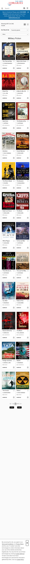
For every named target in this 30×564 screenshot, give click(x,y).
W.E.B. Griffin (20, 153)
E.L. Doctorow (21, 332)
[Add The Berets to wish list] (28, 218)
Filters (3, 34)
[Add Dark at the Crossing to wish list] (28, 68)
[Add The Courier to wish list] (14, 398)
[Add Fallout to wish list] (28, 398)
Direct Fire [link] (5, 91)
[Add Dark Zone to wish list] (14, 128)
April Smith (20, 93)
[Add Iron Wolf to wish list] (14, 308)
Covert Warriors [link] (21, 151)
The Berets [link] (19, 211)
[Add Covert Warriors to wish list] (28, 158)
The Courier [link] (6, 390)
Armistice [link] (5, 151)
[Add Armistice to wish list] (14, 158)
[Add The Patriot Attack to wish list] (14, 188)
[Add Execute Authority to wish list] (14, 338)
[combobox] (12, 8)
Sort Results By (5, 30)
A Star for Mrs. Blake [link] (22, 91)
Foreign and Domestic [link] (8, 360)
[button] (25, 25)
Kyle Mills (6, 183)
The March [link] (19, 330)
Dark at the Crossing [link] (22, 61)
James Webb (20, 302)
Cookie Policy (20, 559)
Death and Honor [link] (7, 211)
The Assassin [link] (20, 181)
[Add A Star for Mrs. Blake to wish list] (28, 98)
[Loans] (24, 8)
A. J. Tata (6, 93)
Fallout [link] (18, 390)
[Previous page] (10, 404)
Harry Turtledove (7, 153)
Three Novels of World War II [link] (8, 271)
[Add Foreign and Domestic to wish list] (14, 368)
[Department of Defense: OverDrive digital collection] (15, 3)
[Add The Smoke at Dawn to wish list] (28, 128)
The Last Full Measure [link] (22, 271)
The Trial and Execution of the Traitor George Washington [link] (8, 61)
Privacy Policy (19, 544)
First (12, 407)
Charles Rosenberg (8, 63)
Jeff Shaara (20, 123)
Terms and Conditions (7, 544)
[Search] (2, 8)
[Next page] (21, 404)
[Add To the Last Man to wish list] (28, 248)
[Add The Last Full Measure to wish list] (28, 278)
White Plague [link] (6, 241)
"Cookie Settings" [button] (19, 554)
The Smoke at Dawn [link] (22, 121)
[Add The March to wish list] (28, 338)
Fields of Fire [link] (20, 301)
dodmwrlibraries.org (14, 18)
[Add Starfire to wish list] (28, 368)
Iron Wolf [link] (5, 301)
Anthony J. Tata (7, 362)
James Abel (6, 242)
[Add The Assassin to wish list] (28, 188)
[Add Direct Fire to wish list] (14, 98)
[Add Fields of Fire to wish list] (28, 308)
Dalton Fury (6, 332)
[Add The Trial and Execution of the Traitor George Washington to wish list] (14, 68)
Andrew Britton (21, 183)
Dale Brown (6, 302)
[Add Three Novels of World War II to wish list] (14, 278)
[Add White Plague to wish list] (14, 248)
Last (19, 407)
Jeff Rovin (6, 123)
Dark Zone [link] (5, 121)
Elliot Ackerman (21, 63)
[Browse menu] (27, 8)
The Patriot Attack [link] (7, 181)
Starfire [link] (18, 360)
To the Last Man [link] (21, 241)
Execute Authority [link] (7, 330)
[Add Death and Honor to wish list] (14, 218)
